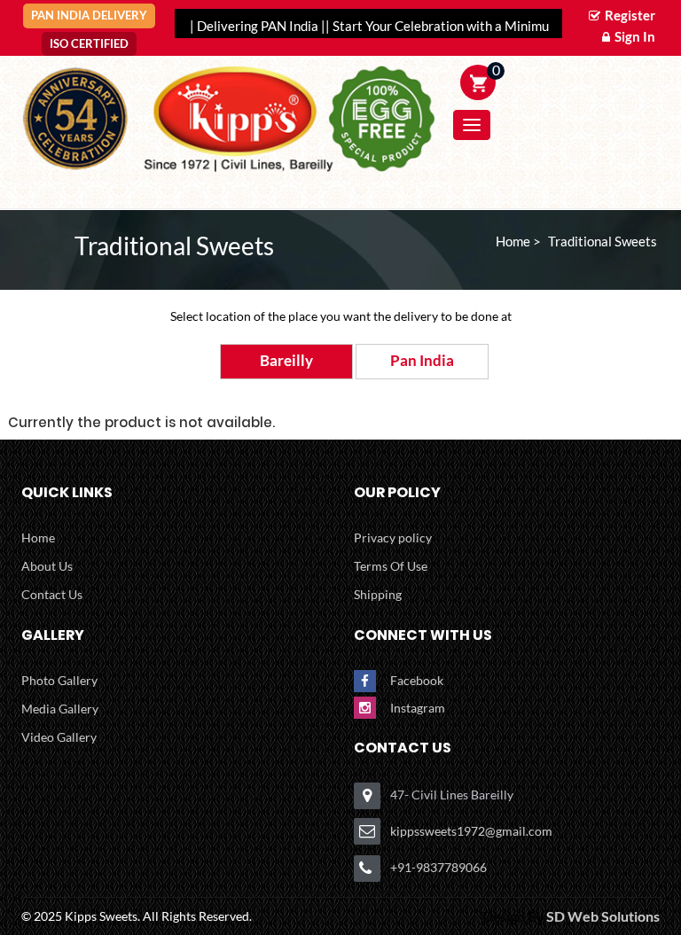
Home (38, 537)
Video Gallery (59, 736)
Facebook (416, 680)
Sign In (633, 36)
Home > (518, 241)
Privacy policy (393, 537)
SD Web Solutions (603, 916)
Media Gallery (59, 708)
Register (628, 15)
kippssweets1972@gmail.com (471, 830)
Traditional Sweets (602, 241)
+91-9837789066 (438, 867)
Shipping (378, 594)
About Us (47, 565)
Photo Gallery (59, 680)
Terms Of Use (390, 565)
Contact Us (51, 594)
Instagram (417, 707)
